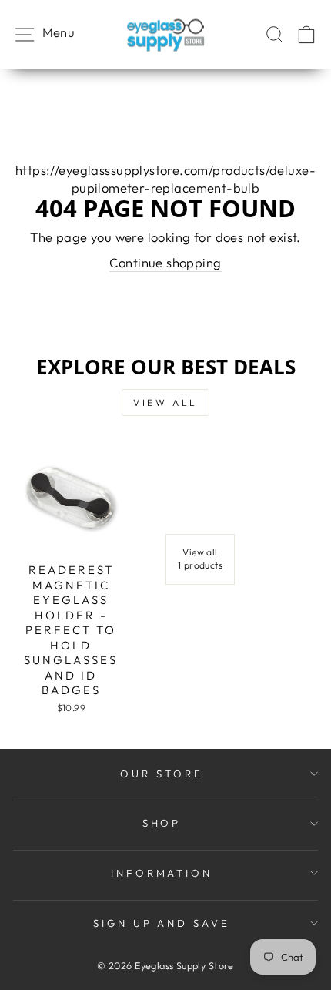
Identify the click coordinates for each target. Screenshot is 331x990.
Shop (162, 823)
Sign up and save (162, 923)
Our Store (161, 773)
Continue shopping (165, 262)
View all (165, 402)
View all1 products (200, 558)
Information (162, 873)
